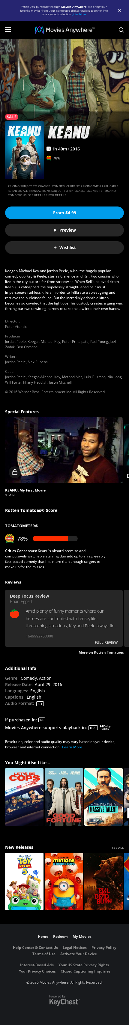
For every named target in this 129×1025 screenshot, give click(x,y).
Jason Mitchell (60, 382)
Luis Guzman (95, 376)
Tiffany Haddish (34, 382)
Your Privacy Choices (37, 971)
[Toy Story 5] (24, 881)
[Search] (121, 30)
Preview (67, 230)
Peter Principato (75, 341)
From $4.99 (64, 212)
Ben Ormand (27, 346)
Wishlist (67, 247)
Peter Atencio (16, 326)
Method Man (72, 376)
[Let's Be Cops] (24, 797)
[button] (64, 450)
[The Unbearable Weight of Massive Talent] (103, 797)
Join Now (79, 14)
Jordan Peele (15, 341)
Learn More (72, 747)
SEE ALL (118, 847)
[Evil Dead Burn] (103, 881)
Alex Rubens (38, 361)
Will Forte (13, 382)
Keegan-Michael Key (44, 341)
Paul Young (99, 341)
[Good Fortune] (64, 797)
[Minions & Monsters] (64, 881)
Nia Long (114, 376)
